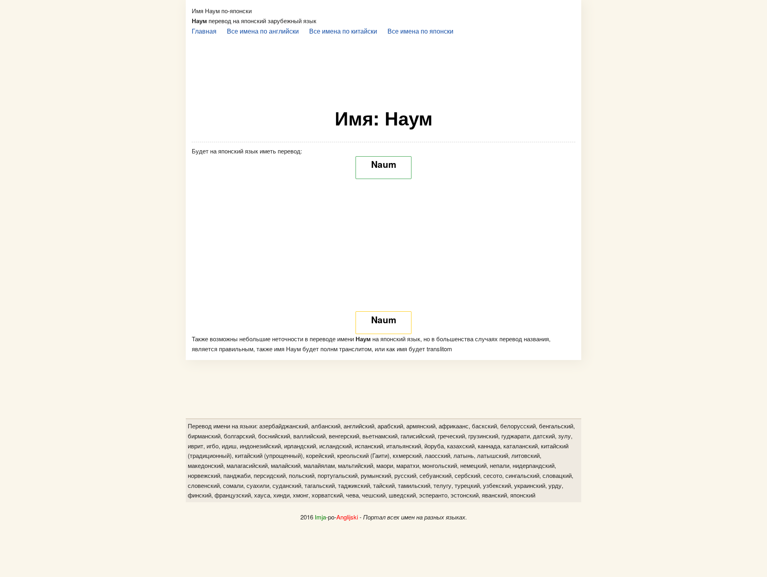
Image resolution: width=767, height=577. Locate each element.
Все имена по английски (263, 30)
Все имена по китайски (343, 30)
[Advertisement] (383, 68)
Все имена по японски (420, 30)
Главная (204, 30)
